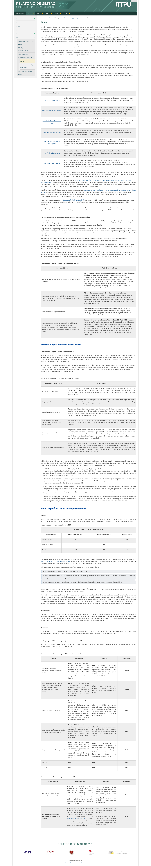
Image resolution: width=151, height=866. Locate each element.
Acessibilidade (76, 863)
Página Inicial (51, 18)
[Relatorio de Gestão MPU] (45, 5)
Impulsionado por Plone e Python (75, 860)
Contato (83, 863)
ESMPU (61, 18)
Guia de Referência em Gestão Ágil (74, 200)
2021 (57, 18)
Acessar (134, 1)
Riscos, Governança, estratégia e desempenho (75, 18)
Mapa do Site (68, 863)
